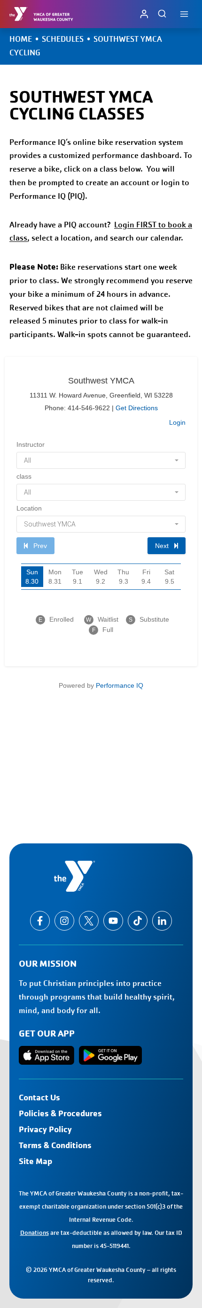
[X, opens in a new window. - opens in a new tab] (89, 921)
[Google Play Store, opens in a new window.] (110, 1055)
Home (20, 39)
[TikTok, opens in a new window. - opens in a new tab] (138, 921)
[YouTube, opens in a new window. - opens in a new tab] (113, 921)
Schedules (63, 39)
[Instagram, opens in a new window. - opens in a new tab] (64, 921)
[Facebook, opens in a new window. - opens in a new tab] (40, 921)
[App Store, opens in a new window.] (46, 1055)
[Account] (144, 14)
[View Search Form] (162, 14)
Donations (34, 1233)
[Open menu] (184, 14)
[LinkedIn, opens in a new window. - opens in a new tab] (162, 921)
